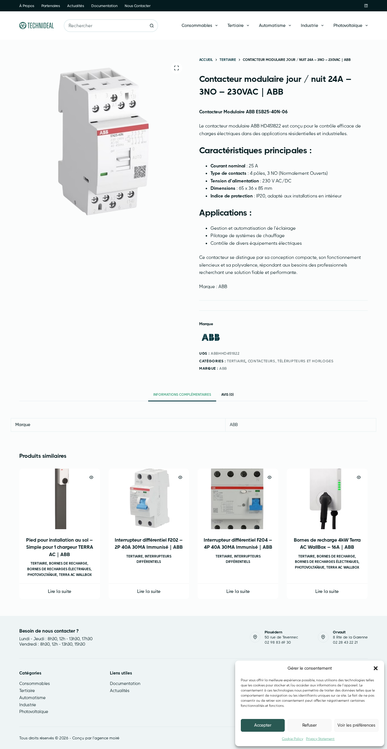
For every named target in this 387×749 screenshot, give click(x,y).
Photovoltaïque (347, 25)
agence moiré (106, 738)
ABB (223, 368)
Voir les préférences (356, 725)
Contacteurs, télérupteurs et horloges (291, 361)
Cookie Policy (292, 739)
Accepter (262, 725)
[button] (376, 668)
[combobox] (105, 25)
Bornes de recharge (68, 563)
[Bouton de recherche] (152, 25)
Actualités (75, 5)
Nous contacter (137, 5)
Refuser (309, 725)
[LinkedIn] (366, 5)
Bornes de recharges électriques (59, 569)
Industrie (309, 25)
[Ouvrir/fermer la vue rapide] (91, 477)
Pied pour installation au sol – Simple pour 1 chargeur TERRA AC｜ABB (59, 547)
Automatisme (272, 25)
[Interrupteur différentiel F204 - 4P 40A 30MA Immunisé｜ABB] (238, 499)
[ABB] (210, 337)
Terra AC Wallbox (75, 574)
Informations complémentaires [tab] (182, 394)
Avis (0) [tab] (227, 394)
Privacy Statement (320, 739)
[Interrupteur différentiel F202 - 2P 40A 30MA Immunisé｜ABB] (149, 499)
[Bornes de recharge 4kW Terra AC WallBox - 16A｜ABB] (327, 499)
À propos (26, 5)
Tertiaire (235, 25)
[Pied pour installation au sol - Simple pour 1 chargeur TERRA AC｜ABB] (59, 499)
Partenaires (50, 5)
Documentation (104, 5)
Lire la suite (59, 591)
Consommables (197, 25)
